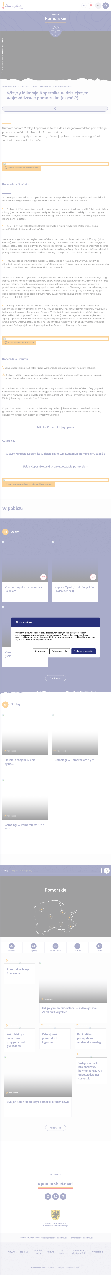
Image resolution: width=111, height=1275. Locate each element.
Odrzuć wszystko (60, 651)
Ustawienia (40, 651)
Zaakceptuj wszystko (83, 651)
